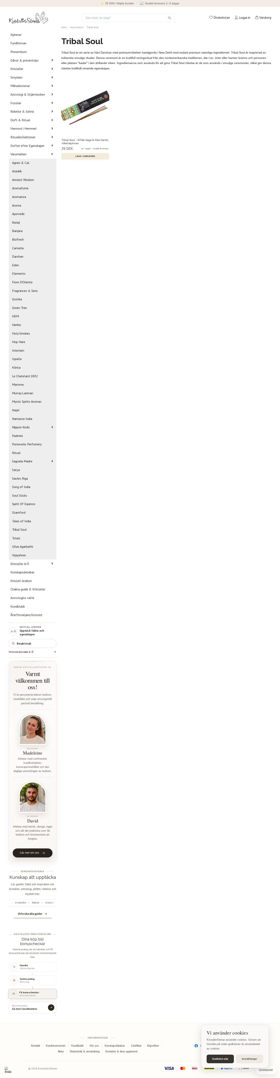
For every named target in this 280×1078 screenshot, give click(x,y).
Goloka (17, 299)
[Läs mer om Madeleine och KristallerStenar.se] (32, 729)
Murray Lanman (22, 393)
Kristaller (16, 69)
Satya (16, 470)
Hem (64, 27)
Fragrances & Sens (25, 291)
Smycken (16, 77)
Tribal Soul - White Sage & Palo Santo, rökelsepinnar (85, 141)
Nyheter (16, 35)
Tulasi (16, 538)
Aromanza (19, 197)
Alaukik (17, 171)
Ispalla (17, 359)
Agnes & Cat (21, 163)
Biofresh (18, 239)
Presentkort (18, 52)
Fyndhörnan (18, 43)
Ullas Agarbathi (22, 546)
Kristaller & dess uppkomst (122, 1051)
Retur (61, 1051)
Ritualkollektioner (22, 137)
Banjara (17, 231)
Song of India (21, 487)
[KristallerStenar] (28, 18)
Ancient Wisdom (23, 180)
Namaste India (22, 419)
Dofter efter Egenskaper (27, 146)
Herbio (16, 325)
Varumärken (18, 154)
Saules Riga (20, 478)
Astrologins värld (22, 598)
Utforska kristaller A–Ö (21, 651)
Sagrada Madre (22, 461)
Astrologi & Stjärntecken (27, 94)
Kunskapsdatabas (22, 572)
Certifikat (136, 1045)
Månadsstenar (20, 86)
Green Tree (19, 308)
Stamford (18, 512)
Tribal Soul (19, 529)
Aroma (16, 205)
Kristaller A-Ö (19, 564)
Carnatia (18, 248)
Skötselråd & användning (85, 1051)
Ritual (16, 453)
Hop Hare (18, 342)
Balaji (16, 222)
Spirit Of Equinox (23, 504)
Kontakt (35, 1045)
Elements (18, 273)
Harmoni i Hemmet (23, 128)
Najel (15, 410)
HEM (15, 316)
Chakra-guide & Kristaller (27, 589)
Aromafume (20, 188)
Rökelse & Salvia (22, 111)
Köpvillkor (153, 1045)
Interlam (18, 350)
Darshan (17, 256)
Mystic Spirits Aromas (26, 401)
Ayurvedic (18, 214)
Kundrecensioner (55, 1045)
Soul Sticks (19, 495)
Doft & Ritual (20, 120)
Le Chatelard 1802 (25, 376)
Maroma (18, 384)
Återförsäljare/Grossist (26, 615)
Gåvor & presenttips (24, 60)
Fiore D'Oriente (22, 282)
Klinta (16, 367)
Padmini (17, 436)
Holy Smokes (21, 333)
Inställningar (249, 1058)
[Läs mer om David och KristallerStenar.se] (32, 797)
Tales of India (21, 521)
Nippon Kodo (21, 427)
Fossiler (15, 103)
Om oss (94, 1045)
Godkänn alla (220, 1058)
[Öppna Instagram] (8, 1070)
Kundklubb (17, 606)
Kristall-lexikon (21, 581)
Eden (15, 265)
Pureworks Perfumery (27, 444)
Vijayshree (19, 555)
